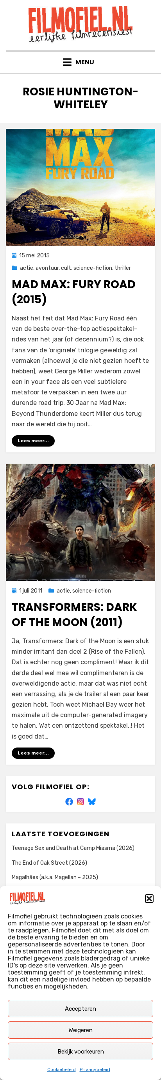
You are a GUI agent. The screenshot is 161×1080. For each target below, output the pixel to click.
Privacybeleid (95, 1069)
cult (66, 268)
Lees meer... (33, 440)
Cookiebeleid (61, 1069)
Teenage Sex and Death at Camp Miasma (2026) (73, 848)
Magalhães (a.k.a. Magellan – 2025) (55, 877)
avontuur (47, 268)
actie (26, 268)
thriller (122, 268)
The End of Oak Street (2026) (49, 863)
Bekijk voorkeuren (80, 1051)
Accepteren (80, 1008)
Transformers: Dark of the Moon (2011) (74, 615)
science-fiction (92, 268)
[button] (149, 898)
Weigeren (80, 1030)
